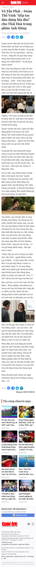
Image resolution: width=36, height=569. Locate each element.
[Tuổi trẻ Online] (16, 2)
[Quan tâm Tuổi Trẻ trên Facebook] (32, 524)
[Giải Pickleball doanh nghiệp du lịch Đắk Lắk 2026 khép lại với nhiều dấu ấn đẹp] (27, 486)
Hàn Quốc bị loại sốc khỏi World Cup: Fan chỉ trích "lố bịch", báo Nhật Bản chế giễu (9, 474)
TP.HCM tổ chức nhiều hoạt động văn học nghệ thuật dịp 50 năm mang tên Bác (9, 499)
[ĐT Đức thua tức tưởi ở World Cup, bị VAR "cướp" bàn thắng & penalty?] (9, 412)
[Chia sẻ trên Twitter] (17, 37)
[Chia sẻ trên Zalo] (8, 37)
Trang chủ (5, 7)
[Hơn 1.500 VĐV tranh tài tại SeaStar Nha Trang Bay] (27, 461)
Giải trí (12, 7)
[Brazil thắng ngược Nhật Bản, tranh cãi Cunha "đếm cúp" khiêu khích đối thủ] (27, 412)
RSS (5, 558)
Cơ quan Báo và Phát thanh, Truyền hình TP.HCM (15, 544)
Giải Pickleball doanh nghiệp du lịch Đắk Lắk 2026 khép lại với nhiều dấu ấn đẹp (26, 499)
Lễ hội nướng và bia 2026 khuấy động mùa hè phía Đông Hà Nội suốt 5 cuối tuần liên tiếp (9, 450)
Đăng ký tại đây (21, 515)
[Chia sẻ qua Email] (21, 37)
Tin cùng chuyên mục (17, 401)
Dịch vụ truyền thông (7, 556)
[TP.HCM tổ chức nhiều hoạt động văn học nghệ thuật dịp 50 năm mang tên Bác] (9, 486)
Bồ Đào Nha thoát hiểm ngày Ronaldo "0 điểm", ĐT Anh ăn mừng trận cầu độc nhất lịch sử (26, 450)
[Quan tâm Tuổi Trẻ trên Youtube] (28, 524)
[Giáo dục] (25, 2)
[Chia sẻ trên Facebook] (13, 37)
